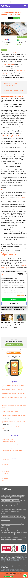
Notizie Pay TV (5, 473)
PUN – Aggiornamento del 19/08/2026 (10, 411)
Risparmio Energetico (4, 511)
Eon (11, 523)
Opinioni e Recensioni (13, 503)
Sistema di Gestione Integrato (13, 498)
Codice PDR (17, 514)
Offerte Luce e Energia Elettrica (6, 509)
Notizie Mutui (5, 476)
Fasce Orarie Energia (9, 518)
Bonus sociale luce (8, 88)
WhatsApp (17, 18)
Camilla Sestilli (5, 16)
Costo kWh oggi (3, 516)
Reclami (17, 566)
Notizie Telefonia (5, 471)
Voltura (5, 514)
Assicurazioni (8, 495)
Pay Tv (11, 497)
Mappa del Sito (14, 505)
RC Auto (3, 469)
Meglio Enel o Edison (10, 534)
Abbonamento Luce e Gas (14, 530)
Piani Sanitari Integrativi (16, 497)
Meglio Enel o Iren (23, 532)
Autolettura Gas (24, 516)
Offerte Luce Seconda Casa (5, 530)
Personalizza (13, 303)
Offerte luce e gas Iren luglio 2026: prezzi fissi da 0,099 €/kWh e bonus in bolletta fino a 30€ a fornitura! (7, 309)
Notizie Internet (5, 464)
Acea (9, 523)
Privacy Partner (17, 502)
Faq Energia (13, 537)
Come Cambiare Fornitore (11, 516)
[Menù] (25, 6)
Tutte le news (5, 480)
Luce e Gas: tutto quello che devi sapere (10, 444)
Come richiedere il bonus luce (8, 437)
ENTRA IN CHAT (25, 576)
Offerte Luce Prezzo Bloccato (5, 532)
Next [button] (25, 42)
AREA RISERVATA (5, 2)
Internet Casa (3, 495)
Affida (8, 572)
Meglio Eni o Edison (18, 534)
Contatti (12, 500)
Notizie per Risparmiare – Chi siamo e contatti (12, 450)
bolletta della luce (15, 53)
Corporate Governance (4, 498)
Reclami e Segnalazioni (4, 505)
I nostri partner (17, 511)
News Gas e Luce (19, 16)
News (10, 505)
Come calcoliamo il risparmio (5, 500)
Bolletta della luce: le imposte (10, 83)
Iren (16, 523)
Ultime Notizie (5, 478)
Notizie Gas (4, 462)
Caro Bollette (3, 518)
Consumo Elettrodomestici (5, 540)
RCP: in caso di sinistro (4, 567)
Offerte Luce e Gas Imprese (22, 509)
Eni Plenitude (5, 523)
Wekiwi (8, 525)
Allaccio (2, 514)
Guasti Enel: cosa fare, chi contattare (10, 382)
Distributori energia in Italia (5, 519)
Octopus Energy (3, 525)
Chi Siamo (22, 497)
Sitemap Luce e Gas (9, 539)
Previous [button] (2, 42)
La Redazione (5, 453)
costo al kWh (4, 269)
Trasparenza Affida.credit (21, 571)
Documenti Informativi (22, 566)
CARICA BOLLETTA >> (8, 576)
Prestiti (15, 495)
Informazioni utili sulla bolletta (8, 439)
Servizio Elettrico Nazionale (17, 539)
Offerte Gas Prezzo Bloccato (15, 532)
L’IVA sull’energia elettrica (9, 85)
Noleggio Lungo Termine (5, 497)
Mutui (12, 495)
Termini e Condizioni (23, 500)
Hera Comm (19, 523)
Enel (2, 523)
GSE (25, 518)
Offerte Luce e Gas (4, 507)
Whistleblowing (17, 500)
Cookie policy (12, 502)
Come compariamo (12, 511)
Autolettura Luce (18, 516)
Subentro (9, 514)
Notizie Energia (5, 459)
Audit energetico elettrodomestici (18, 518)
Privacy (2, 502)
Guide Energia (3, 539)
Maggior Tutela (18, 537)
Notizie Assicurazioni (6, 466)
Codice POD (13, 514)
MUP (7, 566)
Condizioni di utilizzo (12, 566)
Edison (14, 523)
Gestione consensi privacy (5, 503)
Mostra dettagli (20, 295)
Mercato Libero (23, 537)
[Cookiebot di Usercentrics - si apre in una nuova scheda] (17, 274)
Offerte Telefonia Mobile (21, 495)
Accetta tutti (14, 299)
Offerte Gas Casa (14, 509)
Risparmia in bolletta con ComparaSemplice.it (14, 90)
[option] (7, 43)
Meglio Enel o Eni (4, 534)
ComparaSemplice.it (4, 493)
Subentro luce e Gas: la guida (8, 441)
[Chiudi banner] (26, 273)
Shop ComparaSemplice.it (22, 503)
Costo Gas (21, 514)
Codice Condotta (6, 502)
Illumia (23, 523)
